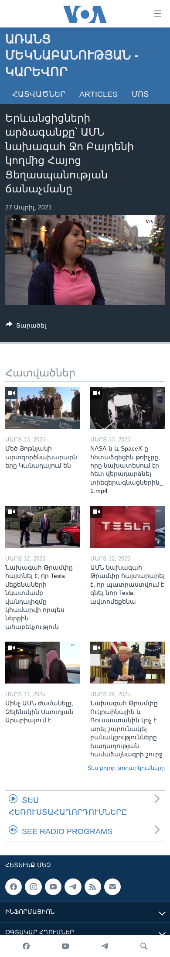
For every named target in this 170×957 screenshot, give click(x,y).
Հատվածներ (38, 94)
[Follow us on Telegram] (73, 886)
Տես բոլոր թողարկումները (126, 768)
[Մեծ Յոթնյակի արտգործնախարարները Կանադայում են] (42, 408)
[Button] (26, 327)
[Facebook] (26, 946)
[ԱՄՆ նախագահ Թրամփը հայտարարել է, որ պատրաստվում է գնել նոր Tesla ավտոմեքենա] (127, 527)
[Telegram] (105, 946)
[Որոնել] (144, 946)
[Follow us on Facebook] (13, 886)
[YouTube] (65, 946)
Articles (98, 94)
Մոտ (140, 94)
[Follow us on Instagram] (33, 886)
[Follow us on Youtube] (53, 886)
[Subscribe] (112, 886)
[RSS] (93, 886)
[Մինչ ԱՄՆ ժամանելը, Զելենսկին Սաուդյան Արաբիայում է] (42, 663)
